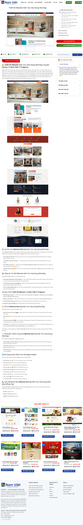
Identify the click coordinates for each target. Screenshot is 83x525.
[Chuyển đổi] (80, 64)
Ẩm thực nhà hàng (7, 374)
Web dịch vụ (37, 54)
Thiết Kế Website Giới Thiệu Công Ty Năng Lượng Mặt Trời (71, 428)
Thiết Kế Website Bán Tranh (29, 427)
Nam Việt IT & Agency (19, 67)
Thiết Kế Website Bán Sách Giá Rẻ (10, 461)
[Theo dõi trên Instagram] (4, 519)
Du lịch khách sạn (7, 371)
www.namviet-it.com (13, 396)
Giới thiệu (30, 2)
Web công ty (12, 54)
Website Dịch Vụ (19, 249)
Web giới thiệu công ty (12, 296)
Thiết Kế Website (12, 65)
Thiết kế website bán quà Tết (50, 461)
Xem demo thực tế (7, 435)
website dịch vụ (34, 71)
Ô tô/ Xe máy (6, 376)
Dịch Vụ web (48, 2)
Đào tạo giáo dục (7, 367)
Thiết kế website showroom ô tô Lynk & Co (71, 462)
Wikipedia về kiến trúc (10, 252)
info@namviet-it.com (12, 393)
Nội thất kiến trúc (24, 76)
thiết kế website (45, 75)
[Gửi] (77, 54)
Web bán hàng (25, 54)
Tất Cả (4, 54)
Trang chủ (23, 2)
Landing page (49, 54)
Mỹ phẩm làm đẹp (7, 369)
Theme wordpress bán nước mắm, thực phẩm (30, 462)
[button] (69, 2)
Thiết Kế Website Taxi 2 (7, 427)
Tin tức (55, 2)
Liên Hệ (60, 2)
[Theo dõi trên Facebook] (2, 519)
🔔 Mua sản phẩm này (69, 41)
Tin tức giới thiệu (7, 378)
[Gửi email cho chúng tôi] (7, 519)
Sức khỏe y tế (31, 326)
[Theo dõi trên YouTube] (9, 519)
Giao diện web (38, 2)
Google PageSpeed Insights (30, 264)
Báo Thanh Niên (22, 329)
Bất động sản (21, 326)
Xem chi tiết (15, 430)
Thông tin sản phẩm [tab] (12, 60)
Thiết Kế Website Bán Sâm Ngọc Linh (51, 428)
